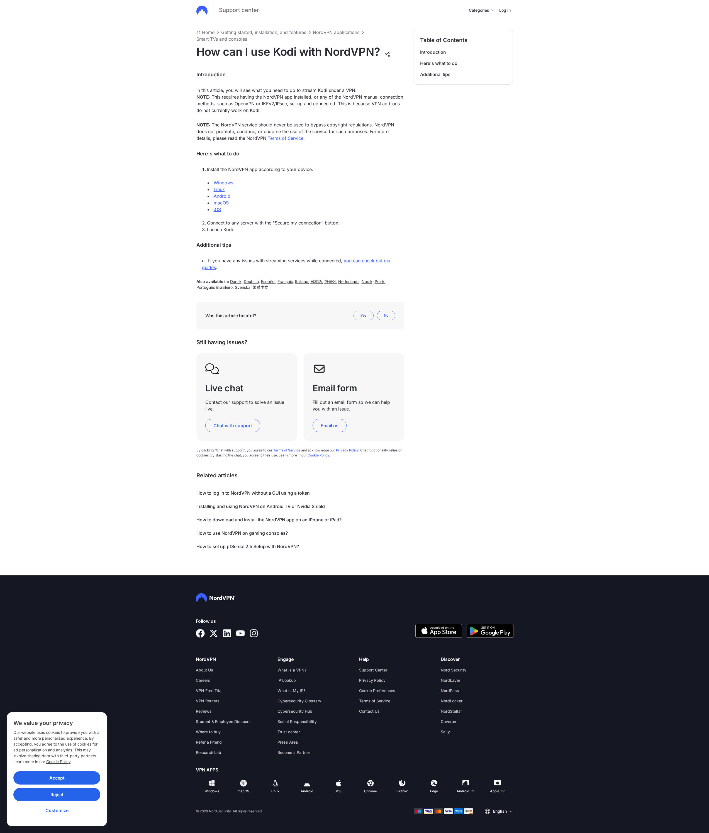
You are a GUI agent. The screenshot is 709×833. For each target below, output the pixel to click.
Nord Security (453, 670)
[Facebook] (200, 633)
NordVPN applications (336, 32)
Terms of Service (285, 138)
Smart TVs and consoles (221, 39)
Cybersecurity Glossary (299, 700)
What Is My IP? (291, 690)
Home (208, 32)
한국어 (330, 281)
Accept (57, 778)
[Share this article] (387, 54)
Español (268, 281)
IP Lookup (286, 680)
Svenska (242, 287)
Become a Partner (293, 752)
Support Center (373, 670)
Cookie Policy (58, 761)
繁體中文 (260, 287)
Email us (329, 425)
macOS (221, 203)
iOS (217, 209)
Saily (445, 731)
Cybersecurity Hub (294, 711)
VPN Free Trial (209, 690)
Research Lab (208, 752)
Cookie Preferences (377, 690)
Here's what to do (438, 63)
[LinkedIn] (227, 633)
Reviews (204, 711)
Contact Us (369, 711)
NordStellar (451, 711)
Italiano (301, 281)
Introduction (433, 52)
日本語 (316, 281)
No (386, 315)
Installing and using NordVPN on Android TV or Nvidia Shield (260, 506)
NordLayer (450, 680)
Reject (57, 794)
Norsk (367, 281)
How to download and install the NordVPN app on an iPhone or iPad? (269, 519)
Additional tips (435, 74)
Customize (57, 810)
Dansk (236, 281)
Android (222, 196)
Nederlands (348, 281)
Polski (380, 281)
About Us (204, 670)
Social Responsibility (297, 721)
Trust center (288, 731)
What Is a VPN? (291, 670)
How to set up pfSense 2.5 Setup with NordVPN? (247, 546)
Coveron (448, 721)
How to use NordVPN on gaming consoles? (242, 533)
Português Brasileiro (214, 287)
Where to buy (208, 731)
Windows (223, 182)
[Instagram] (253, 633)
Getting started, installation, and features (263, 32)
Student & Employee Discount (223, 721)
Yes (363, 315)
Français (285, 281)
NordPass (450, 690)
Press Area (287, 742)
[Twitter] (213, 633)
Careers (203, 680)
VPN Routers (208, 700)
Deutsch (251, 281)
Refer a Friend (209, 742)
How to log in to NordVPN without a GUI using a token (253, 493)
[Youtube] (240, 633)
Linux (219, 189)
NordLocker (451, 700)
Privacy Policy (347, 450)
